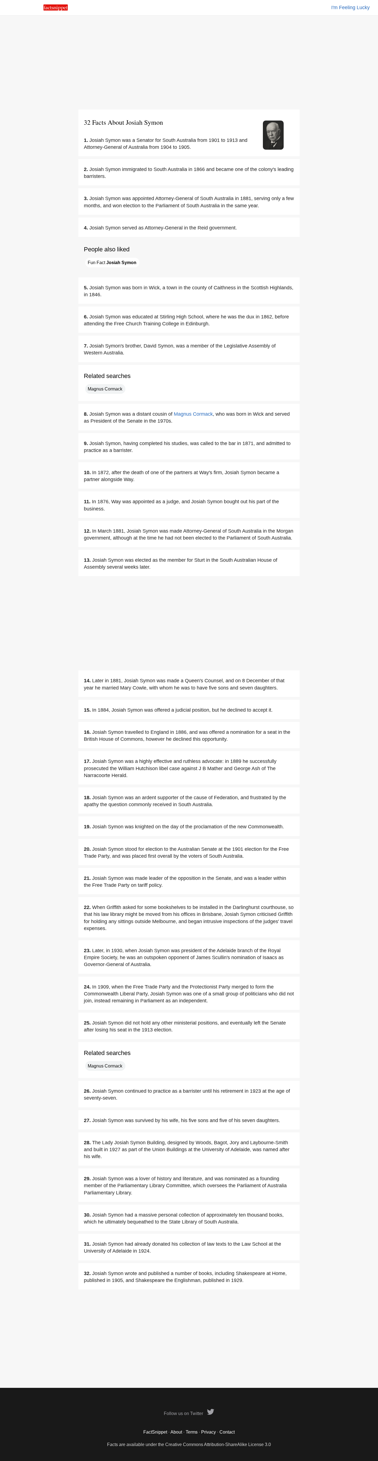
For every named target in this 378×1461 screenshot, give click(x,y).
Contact (227, 1432)
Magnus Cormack (105, 389)
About (176, 1432)
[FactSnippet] (55, 9)
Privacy (208, 1432)
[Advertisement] (189, 62)
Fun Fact (112, 262)
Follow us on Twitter (184, 1413)
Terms (192, 1432)
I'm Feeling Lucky (350, 7)
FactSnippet (155, 1432)
